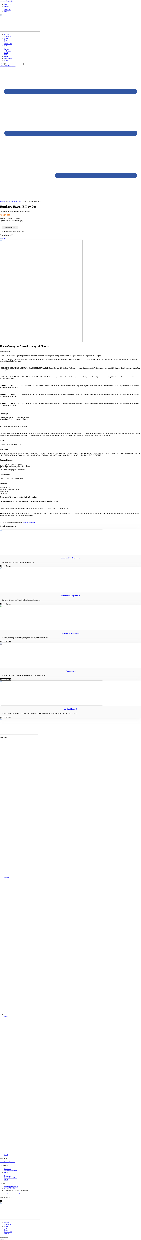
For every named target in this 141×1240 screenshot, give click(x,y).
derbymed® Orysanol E (70, 596)
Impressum (7, 1169)
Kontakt (6, 6)
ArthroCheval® (70, 709)
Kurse (6, 42)
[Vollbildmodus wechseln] (3, 1237)
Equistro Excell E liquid (70, 558)
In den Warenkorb (10, 227)
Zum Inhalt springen (6, 1)
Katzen (6, 34)
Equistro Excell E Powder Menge (11, 221)
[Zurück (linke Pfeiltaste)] (1, 1239)
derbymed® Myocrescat (70, 633)
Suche (2, 64)
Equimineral (71, 671)
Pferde (6, 38)
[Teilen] (5, 1237)
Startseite (3, 201)
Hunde (8, 36)
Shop (6, 40)
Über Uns (7, 4)
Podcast (6, 45)
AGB (6, 1172)
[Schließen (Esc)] (7, 1237)
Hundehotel (8, 44)
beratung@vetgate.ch (29, 522)
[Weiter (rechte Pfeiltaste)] (3, 1239)
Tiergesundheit (12, 201)
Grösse (2, 219)
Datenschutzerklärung (11, 1171)
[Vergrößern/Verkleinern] (1, 1237)
